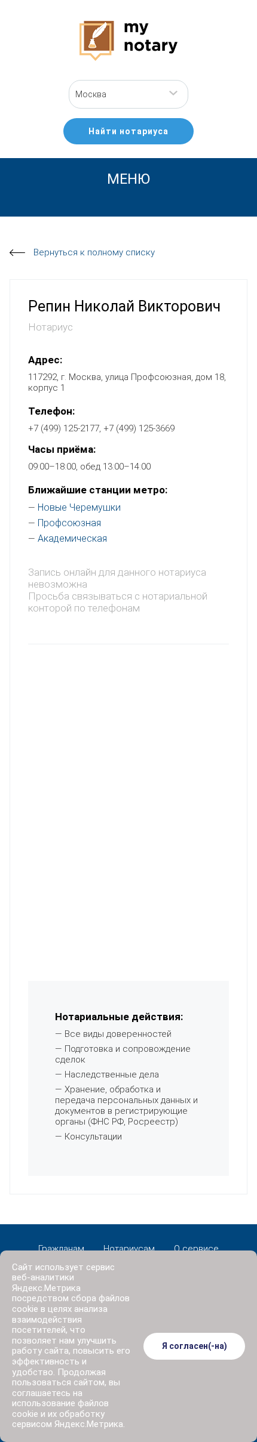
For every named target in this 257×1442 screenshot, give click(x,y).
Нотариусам (129, 1248)
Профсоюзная (69, 523)
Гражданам (61, 1248)
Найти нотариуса (128, 131)
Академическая (72, 538)
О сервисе (196, 1248)
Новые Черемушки (79, 507)
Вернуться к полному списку (94, 252)
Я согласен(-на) (194, 1346)
